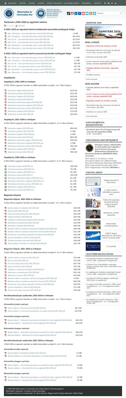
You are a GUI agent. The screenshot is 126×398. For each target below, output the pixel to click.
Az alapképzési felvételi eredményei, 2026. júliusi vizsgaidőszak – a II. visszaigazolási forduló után (103, 301)
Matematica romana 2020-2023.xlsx (21, 190)
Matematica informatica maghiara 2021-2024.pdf (25, 143)
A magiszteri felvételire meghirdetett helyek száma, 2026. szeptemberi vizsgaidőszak (102, 259)
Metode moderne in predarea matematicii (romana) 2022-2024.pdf (32, 232)
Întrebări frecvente (93, 75)
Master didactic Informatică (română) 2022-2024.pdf (27, 308)
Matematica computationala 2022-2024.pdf (23, 223)
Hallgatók (12, 3)
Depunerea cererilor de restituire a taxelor (102, 46)
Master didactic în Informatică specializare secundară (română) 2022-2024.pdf (36, 311)
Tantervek (21, 26)
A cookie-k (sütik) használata (34, 391)
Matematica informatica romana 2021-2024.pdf (25, 146)
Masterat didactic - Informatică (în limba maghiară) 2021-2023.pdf (32, 368)
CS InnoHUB (111, 246)
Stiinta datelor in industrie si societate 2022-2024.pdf (27, 243)
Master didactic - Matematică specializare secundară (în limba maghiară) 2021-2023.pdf (40, 377)
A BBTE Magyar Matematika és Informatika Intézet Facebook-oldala (111, 235)
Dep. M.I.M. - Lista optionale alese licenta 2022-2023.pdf (28, 39)
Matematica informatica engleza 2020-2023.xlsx (25, 178)
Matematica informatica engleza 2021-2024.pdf (25, 140)
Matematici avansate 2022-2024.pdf (21, 226)
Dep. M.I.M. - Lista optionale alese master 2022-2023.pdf (29, 42)
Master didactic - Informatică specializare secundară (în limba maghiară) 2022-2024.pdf (40, 320)
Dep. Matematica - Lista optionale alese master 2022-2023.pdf (31, 48)
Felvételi (97, 3)
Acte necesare (92, 79)
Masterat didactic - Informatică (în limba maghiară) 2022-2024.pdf (32, 323)
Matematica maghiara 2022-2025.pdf (21, 111)
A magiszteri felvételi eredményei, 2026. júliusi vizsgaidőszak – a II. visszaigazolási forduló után (104, 286)
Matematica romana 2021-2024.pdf (20, 152)
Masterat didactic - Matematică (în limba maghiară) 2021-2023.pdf (32, 380)
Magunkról (86, 3)
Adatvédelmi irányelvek (14, 391)
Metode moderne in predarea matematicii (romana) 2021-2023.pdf (32, 281)
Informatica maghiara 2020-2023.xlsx (21, 172)
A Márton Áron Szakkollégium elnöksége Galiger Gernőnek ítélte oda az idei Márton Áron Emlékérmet (104, 266)
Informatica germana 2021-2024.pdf (21, 131)
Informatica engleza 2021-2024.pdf (20, 128)
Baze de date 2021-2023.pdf (18, 261)
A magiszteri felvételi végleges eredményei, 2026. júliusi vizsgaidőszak (103, 279)
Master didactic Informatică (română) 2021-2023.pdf (27, 353)
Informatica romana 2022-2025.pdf (20, 99)
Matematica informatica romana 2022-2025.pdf (25, 108)
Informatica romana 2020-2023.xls (20, 175)
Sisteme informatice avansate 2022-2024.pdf (24, 240)
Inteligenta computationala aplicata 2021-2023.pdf (26, 269)
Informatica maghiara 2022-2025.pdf (21, 96)
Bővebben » (115, 167)
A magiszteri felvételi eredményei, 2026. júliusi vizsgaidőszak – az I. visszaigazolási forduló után (104, 293)
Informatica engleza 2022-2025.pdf (20, 90)
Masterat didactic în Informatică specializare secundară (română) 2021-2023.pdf (37, 356)
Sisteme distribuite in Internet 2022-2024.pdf (24, 238)
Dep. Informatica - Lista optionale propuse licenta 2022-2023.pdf (31, 58)
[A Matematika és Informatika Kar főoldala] (6, 3)
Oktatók (22, 3)
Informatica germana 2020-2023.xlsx (21, 169)
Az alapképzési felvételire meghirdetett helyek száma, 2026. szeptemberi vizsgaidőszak (104, 273)
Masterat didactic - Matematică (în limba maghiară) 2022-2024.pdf (32, 335)
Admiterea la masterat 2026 (97, 112)
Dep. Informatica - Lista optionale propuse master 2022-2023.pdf (31, 61)
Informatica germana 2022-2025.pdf (21, 93)
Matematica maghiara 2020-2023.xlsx (21, 187)
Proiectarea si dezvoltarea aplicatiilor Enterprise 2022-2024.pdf (31, 235)
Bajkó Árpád (77, 393)
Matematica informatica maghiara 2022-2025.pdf (25, 105)
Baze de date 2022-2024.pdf (18, 211)
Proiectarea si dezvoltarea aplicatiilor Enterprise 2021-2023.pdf (31, 284)
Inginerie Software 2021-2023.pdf (20, 266)
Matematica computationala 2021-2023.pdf (23, 272)
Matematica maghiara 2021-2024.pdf (21, 149)
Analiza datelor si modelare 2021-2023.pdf (23, 258)
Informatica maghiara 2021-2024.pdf (21, 134)
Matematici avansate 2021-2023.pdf (21, 275)
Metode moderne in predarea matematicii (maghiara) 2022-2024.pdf (32, 229)
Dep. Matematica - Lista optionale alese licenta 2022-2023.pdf (30, 45)
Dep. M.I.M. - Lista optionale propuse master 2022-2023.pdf (30, 66)
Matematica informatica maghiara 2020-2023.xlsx (26, 181)
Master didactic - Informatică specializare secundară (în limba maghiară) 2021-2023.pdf (40, 365)
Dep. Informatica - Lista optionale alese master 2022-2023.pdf (30, 36)
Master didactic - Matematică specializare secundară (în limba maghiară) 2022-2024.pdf (40, 332)
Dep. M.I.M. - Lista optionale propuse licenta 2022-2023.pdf (29, 63)
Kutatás (41, 3)
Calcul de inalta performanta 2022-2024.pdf (23, 214)
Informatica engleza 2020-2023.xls (20, 166)
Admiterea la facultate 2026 (97, 57)
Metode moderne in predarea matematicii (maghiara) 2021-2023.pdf (32, 278)
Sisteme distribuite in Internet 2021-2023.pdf (24, 287)
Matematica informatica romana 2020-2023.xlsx (25, 184)
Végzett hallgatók (54, 3)
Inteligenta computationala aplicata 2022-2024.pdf (26, 220)
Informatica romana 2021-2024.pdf (20, 137)
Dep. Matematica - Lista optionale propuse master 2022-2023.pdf (31, 72)
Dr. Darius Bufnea (40, 393)
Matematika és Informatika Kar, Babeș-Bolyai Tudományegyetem (40, 389)
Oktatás (32, 3)
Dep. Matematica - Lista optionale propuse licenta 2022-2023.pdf (31, 69)
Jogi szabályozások (71, 3)
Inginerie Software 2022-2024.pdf (20, 217)
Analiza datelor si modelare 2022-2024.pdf (23, 208)
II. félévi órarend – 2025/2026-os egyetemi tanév (111, 192)
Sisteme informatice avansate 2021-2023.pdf (24, 290)
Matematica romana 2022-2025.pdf (20, 114)
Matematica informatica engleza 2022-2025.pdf (25, 102)
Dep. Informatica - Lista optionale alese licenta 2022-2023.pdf (30, 33)
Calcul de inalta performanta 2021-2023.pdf (23, 264)
